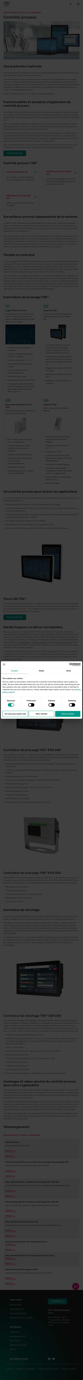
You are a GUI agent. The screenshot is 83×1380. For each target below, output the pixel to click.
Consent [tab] (14, 671)
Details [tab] (41, 671)
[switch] (31, 705)
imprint (12, 692)
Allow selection (41, 714)
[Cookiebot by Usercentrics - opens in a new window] (71, 664)
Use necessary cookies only (15, 714)
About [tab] (68, 671)
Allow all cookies (67, 714)
